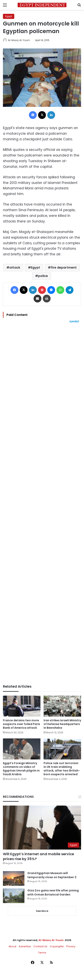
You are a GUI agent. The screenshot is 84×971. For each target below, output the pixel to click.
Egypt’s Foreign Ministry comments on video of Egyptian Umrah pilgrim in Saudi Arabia (21, 768)
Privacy (70, 946)
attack (14, 267)
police (43, 276)
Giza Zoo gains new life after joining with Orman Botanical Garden (53, 892)
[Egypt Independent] (42, 5)
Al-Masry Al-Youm (19, 40)
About (12, 946)
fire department (64, 267)
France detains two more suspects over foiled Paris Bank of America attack (21, 724)
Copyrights (57, 946)
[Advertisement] (42, 503)
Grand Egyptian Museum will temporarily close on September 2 (51, 875)
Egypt (8, 16)
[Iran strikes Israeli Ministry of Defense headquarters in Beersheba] (62, 706)
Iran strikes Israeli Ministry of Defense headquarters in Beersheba (62, 724)
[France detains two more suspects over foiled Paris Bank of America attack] (21, 706)
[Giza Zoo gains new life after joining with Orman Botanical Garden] (13, 895)
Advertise (25, 946)
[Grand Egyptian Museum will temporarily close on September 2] (13, 878)
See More (42, 911)
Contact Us (40, 946)
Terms (42, 952)
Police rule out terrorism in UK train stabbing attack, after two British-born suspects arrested (62, 768)
